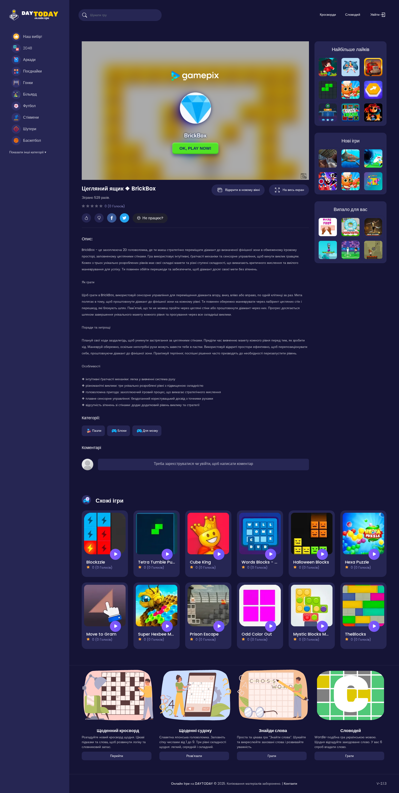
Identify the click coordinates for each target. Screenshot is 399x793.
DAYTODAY (204, 783)
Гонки (28, 82)
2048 (27, 48)
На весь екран (293, 189)
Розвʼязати (194, 756)
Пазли (96, 430)
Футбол (29, 106)
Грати (272, 756)
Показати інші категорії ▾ (27, 152)
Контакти (290, 783)
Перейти (116, 756)
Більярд (30, 94)
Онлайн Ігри (180, 783)
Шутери (29, 129)
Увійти (375, 14)
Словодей (352, 14)
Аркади (29, 59)
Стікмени (31, 117)
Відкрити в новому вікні (242, 189)
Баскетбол (32, 140)
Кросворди (328, 14)
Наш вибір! (32, 36)
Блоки (122, 430)
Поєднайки (32, 71)
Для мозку (150, 430)
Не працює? (152, 218)
